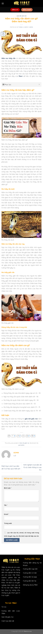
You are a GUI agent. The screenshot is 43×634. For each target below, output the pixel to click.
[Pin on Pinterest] (27, 436)
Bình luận (8, 488)
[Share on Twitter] (18, 436)
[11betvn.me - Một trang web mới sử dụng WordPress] (21, 3)
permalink (21, 445)
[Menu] (3, 3)
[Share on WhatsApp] (9, 436)
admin (31, 27)
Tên (6, 505)
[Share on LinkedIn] (33, 436)
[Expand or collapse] (39, 84)
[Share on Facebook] (13, 436)
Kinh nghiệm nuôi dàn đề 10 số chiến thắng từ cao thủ (32, 467)
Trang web (8, 523)
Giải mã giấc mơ (21, 16)
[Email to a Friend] (23, 436)
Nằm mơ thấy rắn (8, 58)
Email (6, 514)
